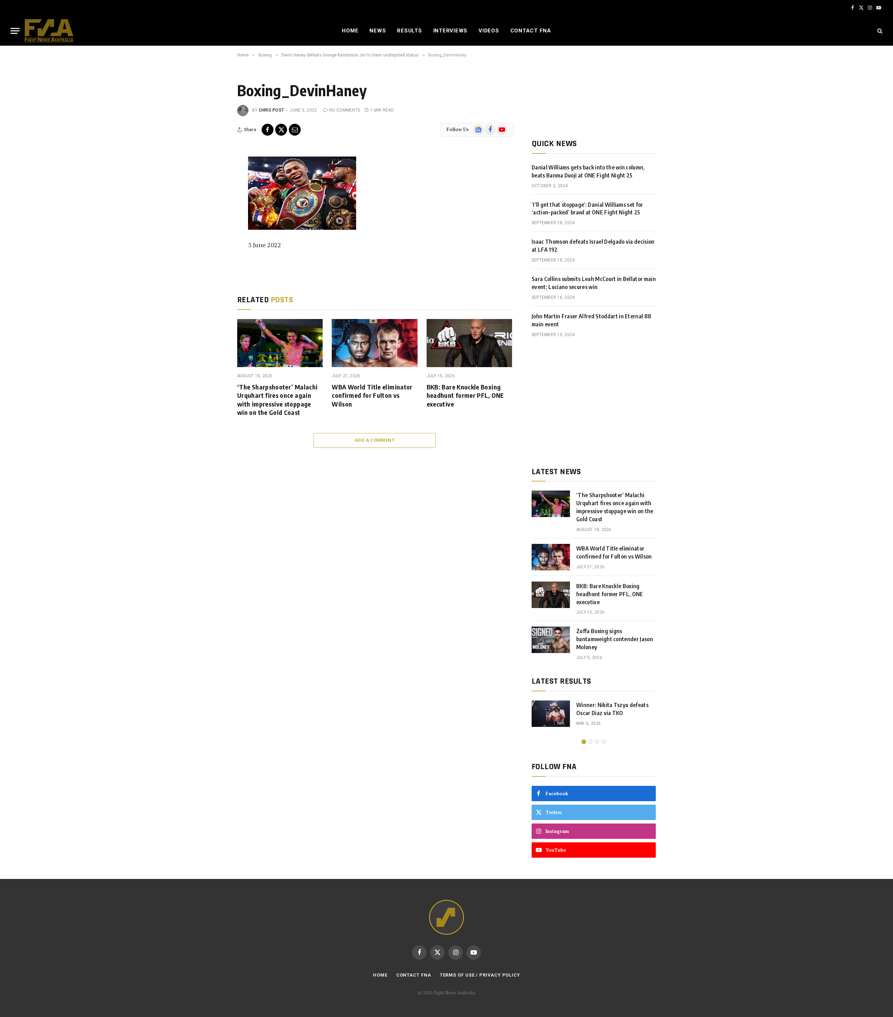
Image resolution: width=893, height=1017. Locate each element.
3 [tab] (597, 741)
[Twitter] (214, 196)
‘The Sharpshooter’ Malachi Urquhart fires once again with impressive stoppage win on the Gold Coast (277, 399)
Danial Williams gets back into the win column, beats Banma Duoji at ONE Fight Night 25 (588, 171)
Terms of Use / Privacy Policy (480, 975)
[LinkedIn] (214, 212)
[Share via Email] (295, 130)
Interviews (450, 31)
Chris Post (271, 110)
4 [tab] (603, 741)
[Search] (879, 31)
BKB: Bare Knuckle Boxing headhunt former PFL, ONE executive (465, 395)
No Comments (344, 110)
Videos (489, 31)
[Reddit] (214, 259)
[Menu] (15, 31)
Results (409, 31)
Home (350, 31)
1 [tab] (583, 741)
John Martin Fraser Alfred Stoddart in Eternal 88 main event (591, 320)
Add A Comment (375, 440)
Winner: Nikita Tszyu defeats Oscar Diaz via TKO (612, 708)
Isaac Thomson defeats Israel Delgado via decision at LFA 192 (593, 245)
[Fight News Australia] (49, 31)
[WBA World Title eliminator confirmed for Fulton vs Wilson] (374, 343)
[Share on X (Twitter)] (281, 130)
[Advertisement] (594, 402)
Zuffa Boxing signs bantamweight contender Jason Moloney (614, 639)
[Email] (214, 243)
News (377, 31)
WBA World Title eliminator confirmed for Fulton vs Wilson (372, 395)
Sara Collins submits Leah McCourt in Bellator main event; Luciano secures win (594, 282)
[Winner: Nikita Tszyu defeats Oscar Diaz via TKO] (551, 713)
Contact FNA (530, 31)
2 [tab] (590, 741)
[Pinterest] (214, 228)
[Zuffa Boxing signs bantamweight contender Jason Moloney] (551, 640)
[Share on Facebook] (267, 130)
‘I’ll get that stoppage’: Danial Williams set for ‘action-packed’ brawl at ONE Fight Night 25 (587, 208)
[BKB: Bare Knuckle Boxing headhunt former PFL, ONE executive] (469, 343)
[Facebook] (214, 181)
